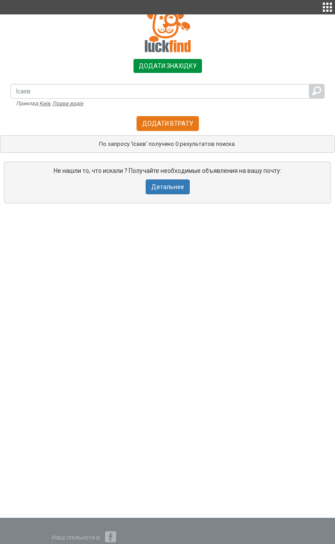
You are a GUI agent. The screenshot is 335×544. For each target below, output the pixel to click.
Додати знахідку (168, 65)
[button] (327, 6)
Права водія (67, 103)
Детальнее (167, 186)
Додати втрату (167, 123)
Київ (44, 103)
